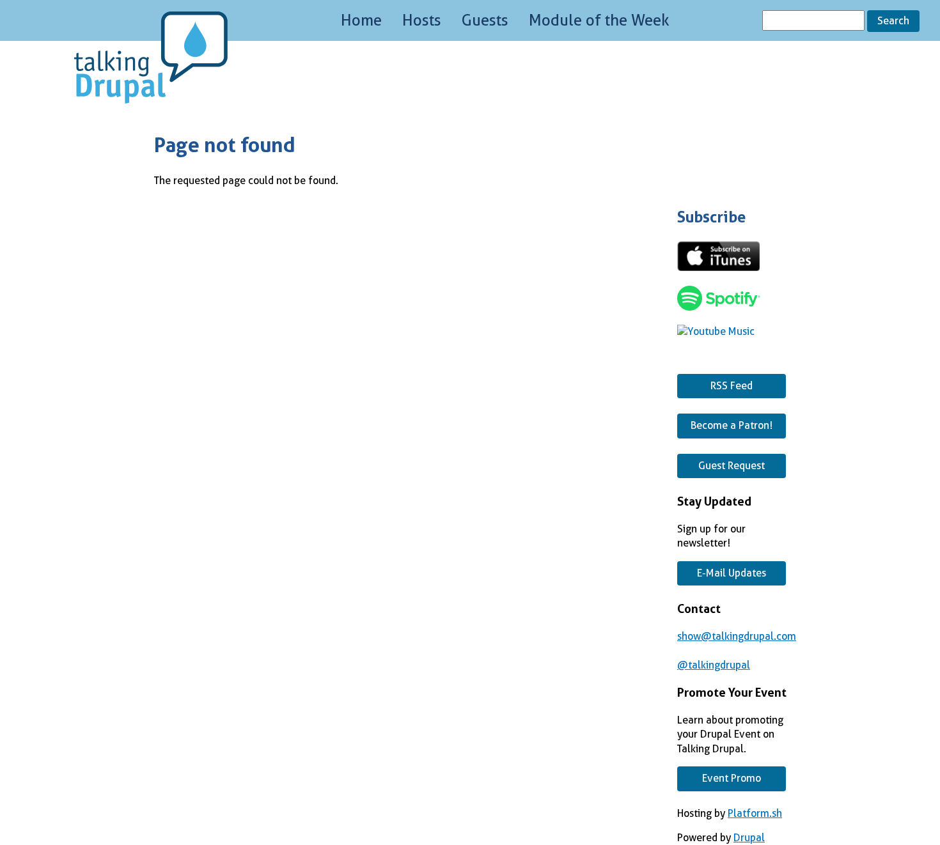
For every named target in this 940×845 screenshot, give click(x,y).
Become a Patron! (731, 425)
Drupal (749, 838)
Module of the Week (599, 20)
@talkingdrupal (713, 665)
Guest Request (731, 466)
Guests (485, 20)
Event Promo (731, 778)
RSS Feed (731, 386)
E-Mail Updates (731, 573)
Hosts (421, 20)
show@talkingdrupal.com (736, 636)
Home (361, 20)
